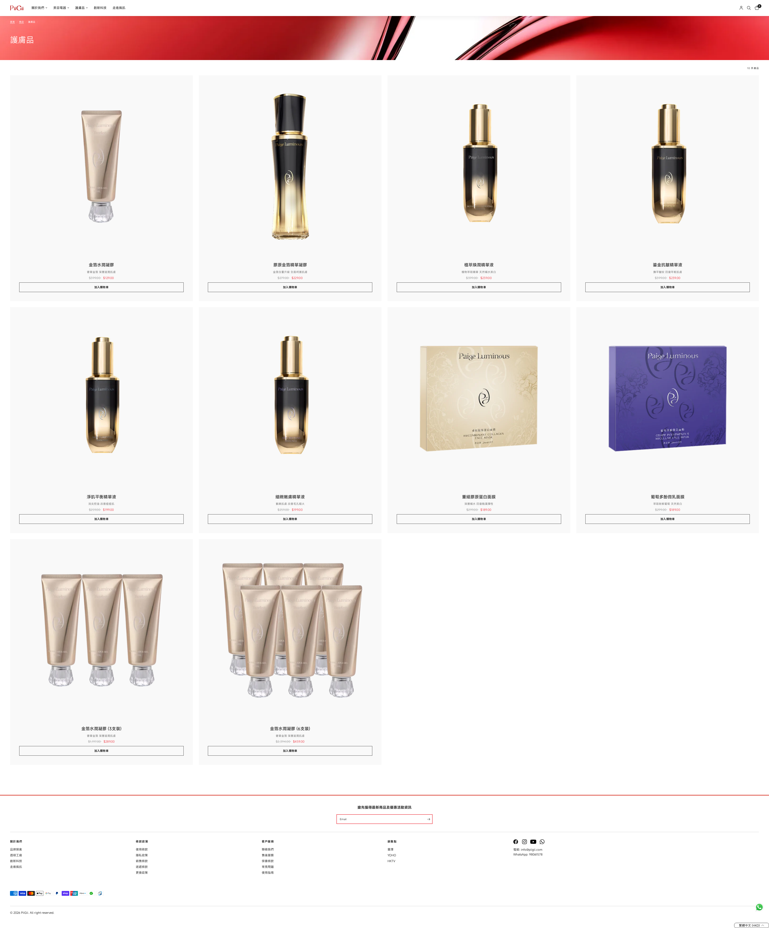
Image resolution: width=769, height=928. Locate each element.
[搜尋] (749, 8)
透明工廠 (16, 855)
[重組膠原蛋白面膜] (479, 398)
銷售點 (392, 841)
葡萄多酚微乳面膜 (667, 497)
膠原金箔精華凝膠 (290, 265)
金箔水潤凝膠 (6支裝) (290, 728)
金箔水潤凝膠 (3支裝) (101, 728)
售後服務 (268, 855)
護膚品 (80, 8)
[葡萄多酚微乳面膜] (667, 398)
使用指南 (268, 873)
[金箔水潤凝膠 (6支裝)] (290, 630)
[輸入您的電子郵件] (429, 819)
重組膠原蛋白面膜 (479, 497)
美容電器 (59, 8)
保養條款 (268, 861)
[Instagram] (524, 841)
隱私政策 (142, 855)
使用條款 (142, 849)
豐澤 (391, 849)
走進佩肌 (119, 8)
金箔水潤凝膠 (101, 265)
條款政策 (142, 841)
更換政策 (142, 873)
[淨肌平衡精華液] (101, 398)
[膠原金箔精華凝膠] (290, 166)
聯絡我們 (268, 849)
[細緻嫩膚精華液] (290, 398)
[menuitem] (39, 8)
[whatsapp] (542, 841)
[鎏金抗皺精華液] (667, 166)
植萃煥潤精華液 (479, 265)
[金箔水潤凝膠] (101, 166)
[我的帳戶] (741, 8)
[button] (751, 925)
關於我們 (37, 8)
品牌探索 (16, 849)
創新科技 (100, 8)
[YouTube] (533, 841)
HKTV (391, 861)
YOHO (392, 855)
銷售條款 (142, 861)
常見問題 (268, 867)
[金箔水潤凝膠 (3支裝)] (101, 630)
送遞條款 (142, 867)
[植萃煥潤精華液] (479, 166)
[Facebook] (516, 841)
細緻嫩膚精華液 (290, 497)
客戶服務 (268, 841)
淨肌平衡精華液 (101, 497)
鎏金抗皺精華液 (667, 265)
